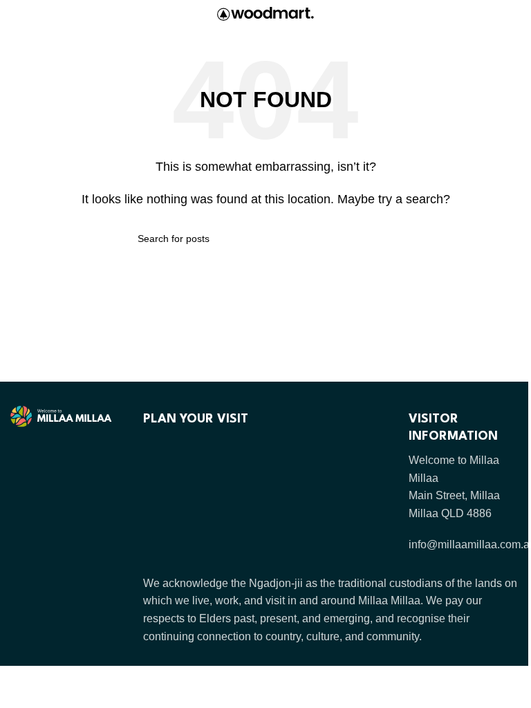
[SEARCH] (388, 238)
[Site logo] (265, 13)
